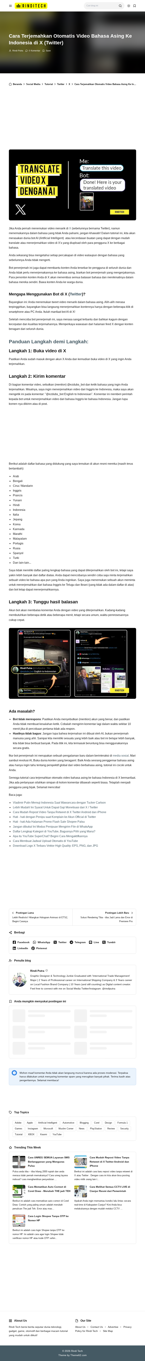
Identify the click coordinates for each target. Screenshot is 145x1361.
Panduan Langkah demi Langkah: (48, 341)
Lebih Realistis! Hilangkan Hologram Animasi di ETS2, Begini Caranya (110, 1048)
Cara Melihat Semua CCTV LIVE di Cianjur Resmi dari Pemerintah (110, 1188)
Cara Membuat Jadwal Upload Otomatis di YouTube (45, 840)
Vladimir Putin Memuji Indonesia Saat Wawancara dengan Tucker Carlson (59, 802)
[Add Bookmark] (46, 50)
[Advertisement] (72, 119)
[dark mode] (128, 5)
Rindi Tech (77, 1351)
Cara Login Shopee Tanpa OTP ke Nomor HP (48, 1218)
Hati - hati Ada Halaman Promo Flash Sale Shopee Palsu (49, 821)
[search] (120, 5)
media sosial (121, 755)
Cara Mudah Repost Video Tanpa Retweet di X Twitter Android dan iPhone (59, 812)
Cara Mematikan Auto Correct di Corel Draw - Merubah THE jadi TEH (49, 1188)
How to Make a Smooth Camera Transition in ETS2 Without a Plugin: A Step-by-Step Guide (108, 1031)
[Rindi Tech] (31, 5)
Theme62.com (78, 1355)
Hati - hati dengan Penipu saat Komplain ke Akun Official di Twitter (54, 816)
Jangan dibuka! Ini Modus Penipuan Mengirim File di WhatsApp (53, 826)
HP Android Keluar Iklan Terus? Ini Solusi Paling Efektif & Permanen (48, 1029)
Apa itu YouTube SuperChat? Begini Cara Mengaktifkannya (50, 836)
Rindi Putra (17, 50)
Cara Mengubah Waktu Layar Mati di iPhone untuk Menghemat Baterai (110, 1015)
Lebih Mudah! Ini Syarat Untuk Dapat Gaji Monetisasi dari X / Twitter (55, 807)
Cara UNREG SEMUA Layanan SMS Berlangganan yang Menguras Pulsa (48, 1161)
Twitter (76, 294)
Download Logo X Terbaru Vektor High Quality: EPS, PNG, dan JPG (55, 845)
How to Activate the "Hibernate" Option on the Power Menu (47, 1046)
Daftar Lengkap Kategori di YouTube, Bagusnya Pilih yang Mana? (54, 831)
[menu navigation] (10, 5)
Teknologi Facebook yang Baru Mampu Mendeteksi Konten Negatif (49, 1013)
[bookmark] (134, 5)
